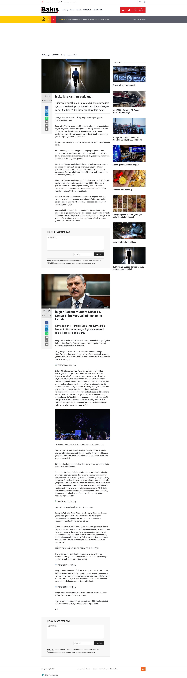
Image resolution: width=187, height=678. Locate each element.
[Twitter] (46, 111)
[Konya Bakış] (50, 10)
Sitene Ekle (74, 2)
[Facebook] (46, 107)
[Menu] (123, 10)
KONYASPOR (97, 10)
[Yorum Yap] (46, 129)
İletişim (95, 669)
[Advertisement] (93, 37)
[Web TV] (140, 2)
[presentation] (48, 19)
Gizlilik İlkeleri (104, 669)
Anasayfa (81, 669)
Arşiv (66, 2)
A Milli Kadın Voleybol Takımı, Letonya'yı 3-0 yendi (83, 19)
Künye (88, 669)
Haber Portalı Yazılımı (51, 675)
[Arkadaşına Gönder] (46, 121)
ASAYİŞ (65, 10)
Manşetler (49, 2)
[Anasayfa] (42, 2)
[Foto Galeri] (144, 2)
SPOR (79, 10)
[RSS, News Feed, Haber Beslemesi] (143, 669)
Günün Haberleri (58, 2)
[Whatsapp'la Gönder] (46, 118)
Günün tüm (139, 19)
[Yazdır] (46, 125)
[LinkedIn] (46, 114)
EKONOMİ (87, 10)
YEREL (72, 10)
